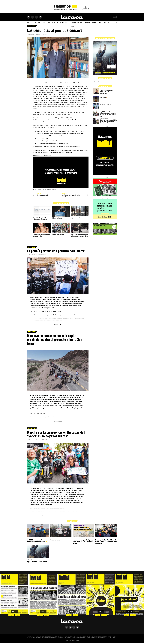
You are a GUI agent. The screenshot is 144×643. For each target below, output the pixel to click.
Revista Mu (37, 22)
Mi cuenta (72, 26)
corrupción (48, 189)
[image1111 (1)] (60, 187)
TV (69, 22)
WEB (11, 615)
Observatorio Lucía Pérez (91, 22)
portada (55, 189)
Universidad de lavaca (62, 22)
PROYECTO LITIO (102, 22)
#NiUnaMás (41, 189)
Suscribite (43, 22)
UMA (108, 22)
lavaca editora (51, 22)
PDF (18, 615)
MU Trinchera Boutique (77, 22)
